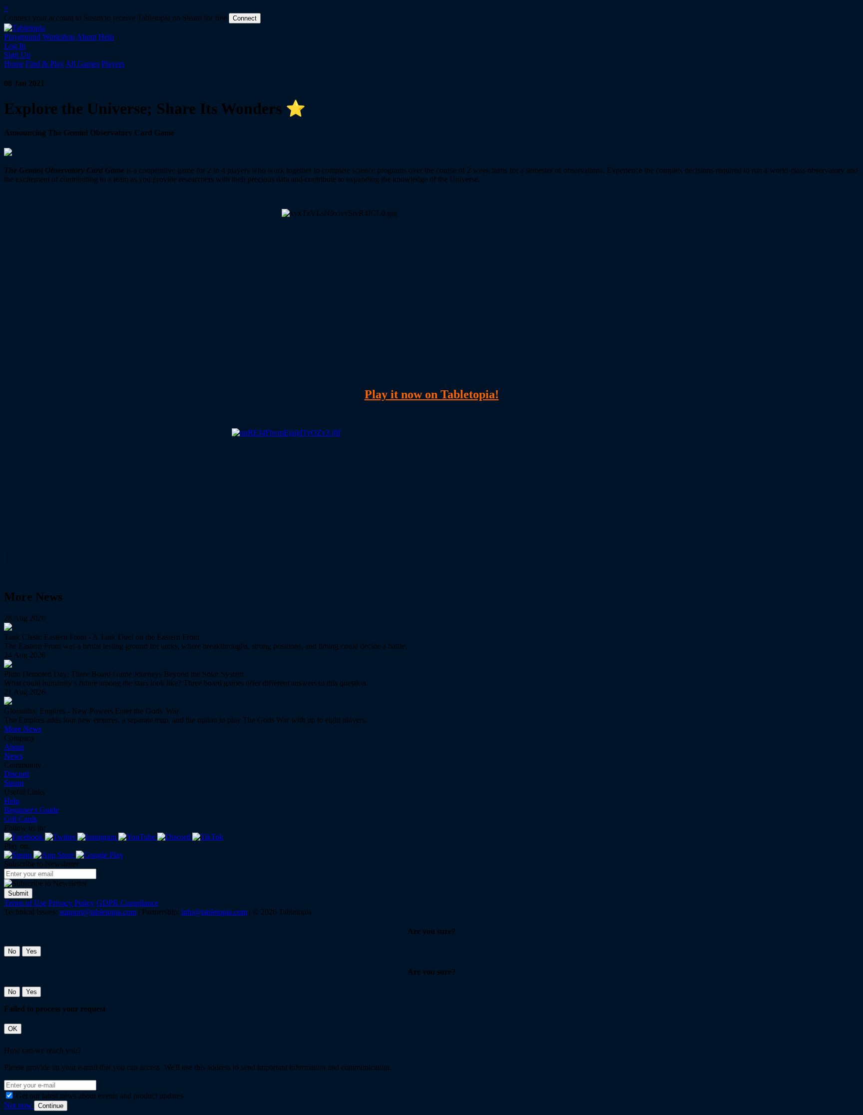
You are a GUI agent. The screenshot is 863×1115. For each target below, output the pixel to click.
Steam (13, 783)
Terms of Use (25, 903)
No (12, 951)
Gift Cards (20, 819)
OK (12, 1029)
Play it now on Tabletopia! (432, 394)
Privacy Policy (71, 903)
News (13, 756)
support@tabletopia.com (97, 912)
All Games (82, 63)
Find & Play (44, 63)
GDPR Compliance (127, 903)
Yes (31, 951)
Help (106, 36)
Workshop (58, 36)
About (86, 36)
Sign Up (17, 54)
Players (112, 63)
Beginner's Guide (31, 810)
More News (22, 729)
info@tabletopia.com (214, 912)
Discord (16, 774)
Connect (245, 18)
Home (13, 63)
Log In (14, 45)
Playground (22, 36)
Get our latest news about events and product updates (99, 1096)
